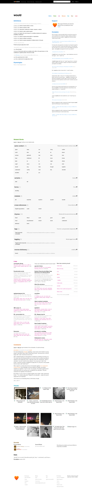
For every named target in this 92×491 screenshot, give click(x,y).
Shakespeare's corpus (40, 338)
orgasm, (21, 298)
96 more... (47, 268)
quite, (36, 310)
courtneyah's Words (18, 263)
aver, (21, 323)
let (27, 161)
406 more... (20, 324)
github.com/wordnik (49, 479)
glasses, (27, 309)
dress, (21, 322)
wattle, (15, 335)
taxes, (36, 281)
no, (40, 267)
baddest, (18, 298)
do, (37, 302)
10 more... (20, 311)
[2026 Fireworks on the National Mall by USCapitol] (59, 401)
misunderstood (30, 220)
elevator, (19, 266)
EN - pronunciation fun (19, 314)
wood (28, 223)
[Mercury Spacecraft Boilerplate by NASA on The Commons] (20, 401)
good (51, 217)
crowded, (24, 309)
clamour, (23, 323)
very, (36, 332)
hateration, (19, 280)
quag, (23, 280)
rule (51, 164)
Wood (28, 217)
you (39, 172)
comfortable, (49, 334)
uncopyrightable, (21, 281)
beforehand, (44, 319)
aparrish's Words (39, 266)
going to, (39, 309)
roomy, (23, 334)
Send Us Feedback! (60, 477)
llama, (46, 289)
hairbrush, (22, 310)
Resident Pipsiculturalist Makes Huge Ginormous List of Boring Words (43, 272)
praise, (47, 339)
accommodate (37, 328)
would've (40, 199)
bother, (46, 309)
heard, (36, 309)
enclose (16, 155)
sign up (19, 142)
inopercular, (16, 279)
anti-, (43, 296)
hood (16, 220)
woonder (64, 169)
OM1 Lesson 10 (17, 307)
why (51, 169)
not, (45, 267)
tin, (30, 264)
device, (18, 322)
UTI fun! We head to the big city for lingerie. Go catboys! (61, 91)
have (51, 155)
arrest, (47, 327)
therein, (44, 318)
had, (47, 267)
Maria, (18, 323)
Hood (16, 217)
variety (28, 169)
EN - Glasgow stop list (40, 314)
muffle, (28, 264)
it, (37, 281)
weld (16, 181)
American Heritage (20, 446)
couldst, (50, 339)
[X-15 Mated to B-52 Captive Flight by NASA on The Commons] (46, 388)
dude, (47, 296)
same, (41, 318)
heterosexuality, (46, 279)
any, (41, 296)
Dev (47, 476)
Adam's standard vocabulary (41, 301)
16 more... (29, 300)
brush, (25, 310)
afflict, (49, 310)
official (63, 161)
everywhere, (37, 319)
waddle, (18, 335)
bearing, (41, 297)
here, (48, 319)
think (40, 166)
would (59, 26)
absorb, (36, 327)
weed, (45, 339)
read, (36, 304)
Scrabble (16, 459)
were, (50, 280)
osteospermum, (24, 279)
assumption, (50, 326)
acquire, (39, 326)
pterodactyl (16, 350)
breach (16, 253)
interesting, (37, 280)
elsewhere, (37, 318)
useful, (42, 280)
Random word (39, 2)
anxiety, (42, 326)
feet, (19, 300)
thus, (50, 279)
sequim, (20, 264)
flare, (21, 335)
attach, (50, 327)
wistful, (36, 311)
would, (41, 288)
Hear (72, 16)
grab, (26, 266)
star (47, 304)
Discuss (64, 16)
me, (23, 322)
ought (16, 164)
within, (50, 318)
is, (38, 267)
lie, (37, 332)
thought (51, 166)
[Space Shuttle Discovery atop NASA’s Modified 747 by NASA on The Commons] (35, 393)
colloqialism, (37, 297)
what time (40, 335)
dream (63, 152)
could (16, 152)
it (51, 319)
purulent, (15, 280)
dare (28, 152)
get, (19, 310)
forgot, (44, 297)
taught (27, 335)
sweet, (40, 339)
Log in (15, 142)
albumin (26, 281)
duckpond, (23, 266)
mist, (31, 298)
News (36, 476)
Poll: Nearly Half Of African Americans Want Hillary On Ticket (62, 58)
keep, (17, 300)
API (47, 477)
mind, (15, 309)
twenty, (46, 302)
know (51, 158)
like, (40, 280)
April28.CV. (37, 307)
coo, (26, 264)
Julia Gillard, (37, 334)
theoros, (23, 264)
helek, (25, 280)
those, (47, 318)
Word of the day (30, 2)
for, (43, 267)
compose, (44, 304)
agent (16, 149)
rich (39, 164)
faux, (36, 288)
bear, (38, 339)
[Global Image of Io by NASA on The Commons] (71, 426)
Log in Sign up (75, 1)
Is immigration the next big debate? (57, 51)
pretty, (47, 280)
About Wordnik (27, 477)
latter (16, 161)
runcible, (15, 266)
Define (50, 16)
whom (39, 311)
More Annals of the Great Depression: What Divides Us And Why (62, 66)
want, (49, 296)
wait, (15, 334)
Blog (36, 477)
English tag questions (19, 208)
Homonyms (16, 331)
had (39, 155)
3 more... (45, 335)
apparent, (46, 326)
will (27, 181)
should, (38, 288)
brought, (18, 309)
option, (40, 304)
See (68, 16)
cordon (63, 149)
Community (23, 2)
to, (38, 340)
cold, (26, 298)
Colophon (26, 481)
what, (42, 267)
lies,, (43, 339)
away (28, 149)
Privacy (58, 483)
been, (49, 302)
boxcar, (29, 279)
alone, (40, 319)
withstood (17, 223)
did (39, 152)
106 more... (44, 281)
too (42, 268)
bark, (15, 264)
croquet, (15, 322)
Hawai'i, (45, 334)
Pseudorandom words (19, 271)
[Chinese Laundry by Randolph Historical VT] (20, 395)
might (51, 161)
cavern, (19, 279)
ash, (45, 296)
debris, (36, 289)
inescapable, (45, 310)
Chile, (51, 332)
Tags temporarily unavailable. (18, 233)
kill (39, 158)
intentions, (16, 281)
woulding (17, 190)
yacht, (46, 288)
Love (76, 16)
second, (36, 335)
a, (35, 296)
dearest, (15, 323)
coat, (30, 310)
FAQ (25, 483)
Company (27, 476)
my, (37, 267)
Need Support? (60, 479)
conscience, (27, 323)
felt (28, 266)
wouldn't (52, 199)
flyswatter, (40, 332)
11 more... (44, 311)
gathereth (29, 155)
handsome (50, 289)
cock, (28, 334)
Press (26, 479)
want (40, 169)
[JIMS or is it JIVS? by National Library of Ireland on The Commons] (46, 433)
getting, (49, 267)
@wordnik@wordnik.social (40, 483)
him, (50, 319)
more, (38, 304)
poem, (17, 264)
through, (43, 302)
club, (15, 300)
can (39, 149)
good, (15, 298)
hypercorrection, (45, 332)
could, (43, 288)
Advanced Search (60, 486)
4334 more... (44, 328)
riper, (36, 339)
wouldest (17, 172)
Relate (54, 16)
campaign (48, 297)
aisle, (44, 289)
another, (41, 310)
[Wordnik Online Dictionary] (17, 1)
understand (17, 169)
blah (39, 281)
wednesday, (50, 288)
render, (39, 302)
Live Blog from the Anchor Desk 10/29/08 (58, 83)
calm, (42, 289)
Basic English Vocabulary (40, 323)
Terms (58, 481)
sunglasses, (16, 310)
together (64, 166)
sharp (15, 311)
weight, (17, 334)
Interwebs (25, 351)
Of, (35, 340)
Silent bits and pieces (40, 284)
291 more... (38, 320)
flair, (23, 335)
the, (35, 267)
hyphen (15, 324)
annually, (44, 327)
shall (63, 164)
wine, (28, 310)
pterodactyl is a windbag (40, 331)
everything (37, 293)
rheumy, (20, 334)
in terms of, (50, 309)
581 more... (16, 336)
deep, (28, 298)
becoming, (37, 268)
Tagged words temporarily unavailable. (20, 243)
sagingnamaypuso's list (19, 293)
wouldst (63, 199)
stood (51, 220)
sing (28, 166)
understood (64, 220)
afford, (39, 327)
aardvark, (38, 296)
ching (51, 149)
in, (39, 318)
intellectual (29, 158)
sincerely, (43, 309)
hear (63, 155)
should (16, 166)
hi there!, (41, 334)
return (28, 164)
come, (40, 268)
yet (27, 172)
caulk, (26, 334)
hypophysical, (29, 280)
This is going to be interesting (56, 99)
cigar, (28, 322)
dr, (49, 332)
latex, (24, 298)
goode (63, 217)
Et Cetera (59, 476)
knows (63, 158)
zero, (51, 302)
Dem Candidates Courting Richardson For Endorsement (61, 73)
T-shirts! (26, 484)
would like (29, 199)
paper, (45, 280)
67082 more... (47, 340)
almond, (39, 289)
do (50, 152)
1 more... (38, 290)
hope (16, 158)
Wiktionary (18, 55)
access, (36, 326)
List (59, 16)
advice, (25, 322)
